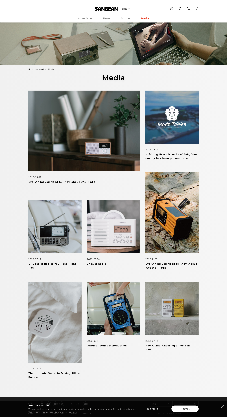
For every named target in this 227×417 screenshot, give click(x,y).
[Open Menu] (30, 8)
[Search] (180, 8)
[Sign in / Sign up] (197, 8)
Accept (185, 408)
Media (145, 18)
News (106, 18)
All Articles (85, 18)
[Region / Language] (171, 8)
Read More (151, 408)
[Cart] (188, 8)
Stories (126, 18)
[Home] (113, 9)
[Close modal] (223, 406)
